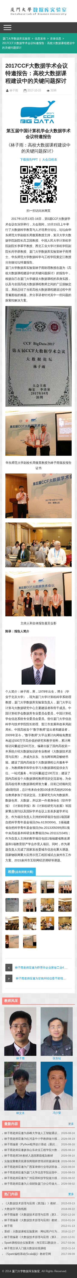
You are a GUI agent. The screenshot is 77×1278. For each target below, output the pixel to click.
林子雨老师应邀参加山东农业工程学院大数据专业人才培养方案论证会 (32, 1150)
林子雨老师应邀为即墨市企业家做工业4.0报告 (43, 967)
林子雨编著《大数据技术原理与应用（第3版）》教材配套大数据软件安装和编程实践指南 (32, 1237)
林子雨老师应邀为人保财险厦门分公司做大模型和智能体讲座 (32, 1183)
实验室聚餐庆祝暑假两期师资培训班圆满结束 (32, 1161)
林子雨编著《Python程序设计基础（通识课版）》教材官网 (32, 1144)
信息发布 (40, 38)
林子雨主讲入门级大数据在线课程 (25, 1248)
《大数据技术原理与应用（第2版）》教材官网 (32, 1203)
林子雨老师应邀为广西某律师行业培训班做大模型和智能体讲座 (32, 1166)
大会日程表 (49, 159)
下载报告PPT (29, 159)
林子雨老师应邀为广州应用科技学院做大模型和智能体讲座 (32, 1178)
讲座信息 (55, 38)
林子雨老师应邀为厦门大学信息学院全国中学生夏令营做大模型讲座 (32, 1172)
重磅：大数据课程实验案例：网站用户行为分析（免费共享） (32, 1231)
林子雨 (8, 1225)
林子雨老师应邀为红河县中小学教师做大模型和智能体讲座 (32, 1138)
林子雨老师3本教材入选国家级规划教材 (28, 1155)
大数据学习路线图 (15, 1209)
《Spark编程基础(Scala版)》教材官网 (27, 1254)
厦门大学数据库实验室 (16, 38)
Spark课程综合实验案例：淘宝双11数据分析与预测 (32, 1242)
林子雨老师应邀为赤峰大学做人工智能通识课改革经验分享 (32, 1133)
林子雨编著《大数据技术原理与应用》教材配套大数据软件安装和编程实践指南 (32, 1220)
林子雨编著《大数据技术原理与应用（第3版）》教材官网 (32, 1214)
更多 (71, 1123)
